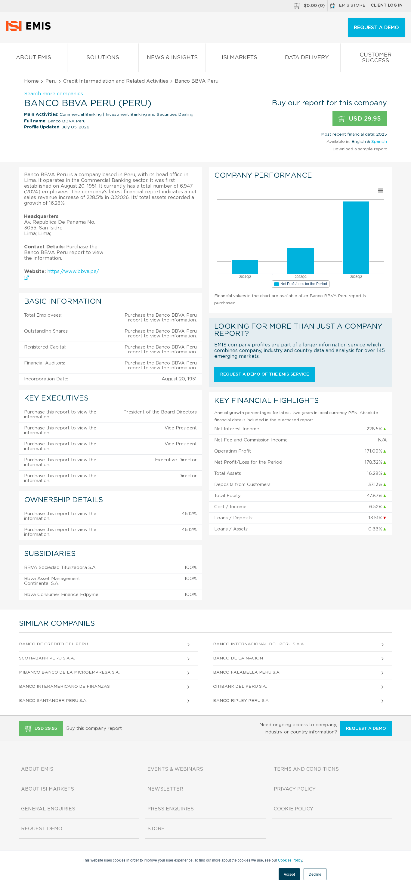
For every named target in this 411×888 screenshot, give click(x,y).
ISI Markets (239, 57)
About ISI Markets (47, 789)
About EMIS (33, 57)
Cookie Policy (293, 809)
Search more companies (53, 93)
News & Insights (172, 57)
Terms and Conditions (306, 769)
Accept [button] (289, 874)
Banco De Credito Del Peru (53, 644)
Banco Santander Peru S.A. (53, 701)
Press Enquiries (170, 809)
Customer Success (375, 57)
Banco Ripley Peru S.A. (241, 701)
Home (31, 81)
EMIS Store (352, 5)
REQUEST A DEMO (376, 27)
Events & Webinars (175, 769)
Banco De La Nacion (238, 658)
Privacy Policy (295, 789)
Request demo (41, 828)
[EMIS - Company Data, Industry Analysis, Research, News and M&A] (30, 30)
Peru (51, 81)
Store (156, 828)
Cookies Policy (290, 859)
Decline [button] (315, 874)
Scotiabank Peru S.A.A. (47, 658)
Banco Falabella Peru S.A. (246, 672)
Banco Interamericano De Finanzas (64, 686)
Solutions (102, 57)
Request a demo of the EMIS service (264, 374)
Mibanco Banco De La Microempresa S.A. (69, 672)
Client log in (387, 5)
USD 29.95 (364, 119)
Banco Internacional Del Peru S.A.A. (259, 644)
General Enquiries (48, 809)
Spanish (379, 142)
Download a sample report (359, 149)
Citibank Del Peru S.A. (240, 686)
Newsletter (165, 789)
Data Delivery (307, 57)
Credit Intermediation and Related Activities (115, 81)
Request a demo (366, 729)
